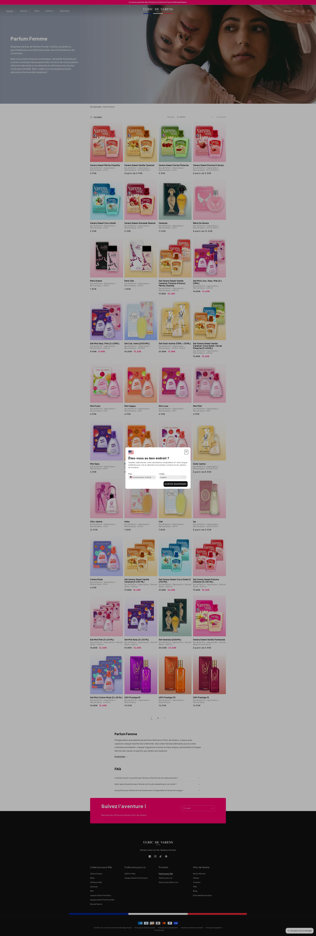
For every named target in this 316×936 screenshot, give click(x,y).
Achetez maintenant (176, 484)
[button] (186, 452)
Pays (130, 474)
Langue (162, 474)
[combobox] (140, 477)
